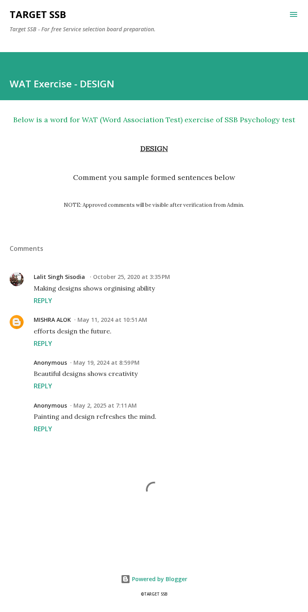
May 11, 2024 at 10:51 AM (112, 319)
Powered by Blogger (158, 579)
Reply (43, 300)
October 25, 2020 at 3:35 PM (131, 277)
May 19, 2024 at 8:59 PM (106, 362)
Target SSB (38, 14)
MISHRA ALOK (52, 319)
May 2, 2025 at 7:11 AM (105, 405)
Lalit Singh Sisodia (60, 277)
